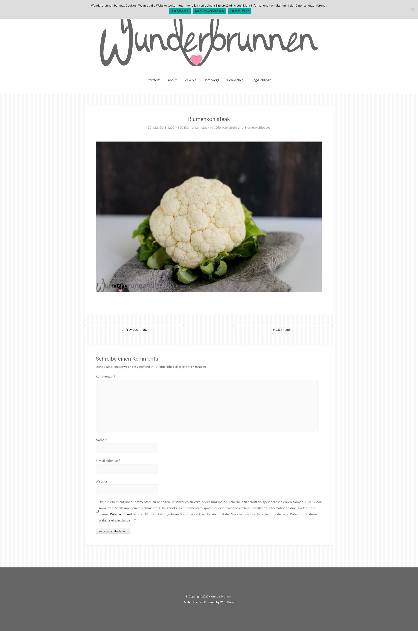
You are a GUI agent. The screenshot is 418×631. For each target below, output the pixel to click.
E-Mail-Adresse (108, 461)
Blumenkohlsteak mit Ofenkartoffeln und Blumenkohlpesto (227, 127)
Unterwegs (211, 80)
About (172, 80)
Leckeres (190, 80)
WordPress (227, 602)
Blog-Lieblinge (261, 80)
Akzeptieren (180, 11)
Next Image (283, 329)
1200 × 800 (175, 127)
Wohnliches (234, 80)
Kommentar (106, 377)
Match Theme (193, 602)
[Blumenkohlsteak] (209, 216)
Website (102, 481)
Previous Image (134, 329)
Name (101, 440)
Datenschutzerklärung (126, 514)
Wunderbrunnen (221, 596)
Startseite (154, 80)
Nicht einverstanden (209, 11)
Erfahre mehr (239, 11)
